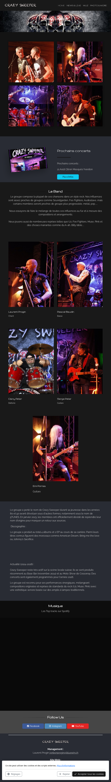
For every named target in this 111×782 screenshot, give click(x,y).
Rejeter (66, 774)
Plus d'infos (68, 177)
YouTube (79, 726)
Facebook (34, 726)
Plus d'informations (66, 765)
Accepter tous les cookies (91, 774)
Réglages (15, 774)
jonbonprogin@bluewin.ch (64, 752)
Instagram (57, 726)
